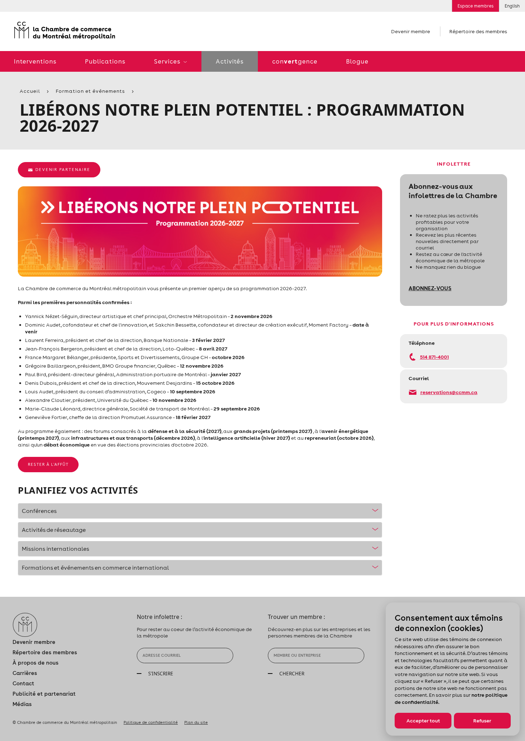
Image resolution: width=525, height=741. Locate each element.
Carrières (24, 673)
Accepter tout (423, 720)
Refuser (482, 720)
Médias (22, 704)
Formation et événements (90, 91)
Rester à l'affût (48, 464)
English (512, 6)
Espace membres (476, 6)
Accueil (30, 91)
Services (168, 61)
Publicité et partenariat (44, 693)
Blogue (357, 61)
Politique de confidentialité (151, 722)
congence (295, 61)
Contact (23, 683)
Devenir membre (410, 31)
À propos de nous (35, 662)
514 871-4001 (434, 356)
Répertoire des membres (478, 31)
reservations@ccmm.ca (449, 392)
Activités (230, 61)
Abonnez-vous (430, 288)
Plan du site (196, 722)
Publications (105, 61)
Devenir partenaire (62, 169)
